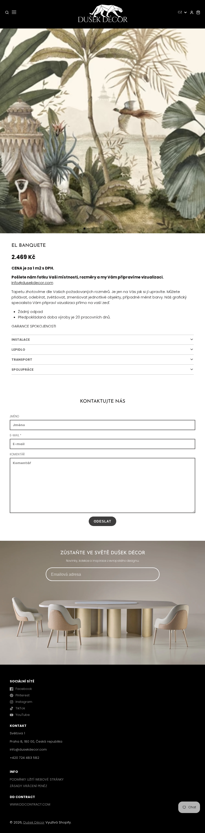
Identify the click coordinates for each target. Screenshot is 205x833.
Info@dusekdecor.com (32, 282)
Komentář (17, 454)
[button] (85, 229)
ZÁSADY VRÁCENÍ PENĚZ (28, 786)
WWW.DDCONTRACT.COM (30, 804)
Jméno (14, 416)
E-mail (15, 435)
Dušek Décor (33, 822)
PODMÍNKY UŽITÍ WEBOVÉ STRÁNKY (37, 779)
